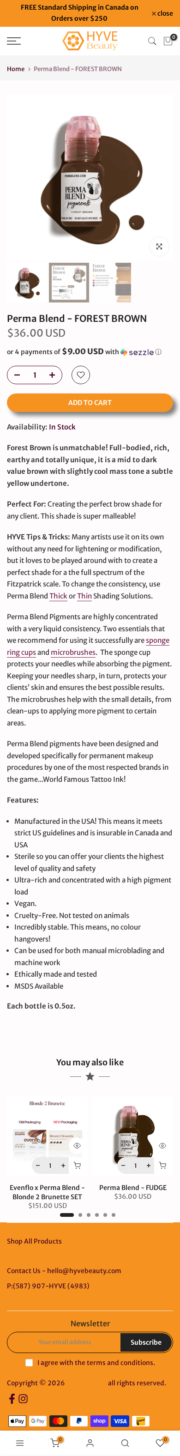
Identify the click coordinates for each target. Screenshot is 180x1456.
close (164, 13)
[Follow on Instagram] (23, 1402)
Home (15, 69)
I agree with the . (96, 1363)
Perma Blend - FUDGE (133, 1188)
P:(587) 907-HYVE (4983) (48, 1286)
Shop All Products (34, 1241)
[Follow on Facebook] (12, 1402)
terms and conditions (120, 1363)
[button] (90, 351)
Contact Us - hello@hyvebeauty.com (64, 1271)
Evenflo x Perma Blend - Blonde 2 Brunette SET (47, 1192)
